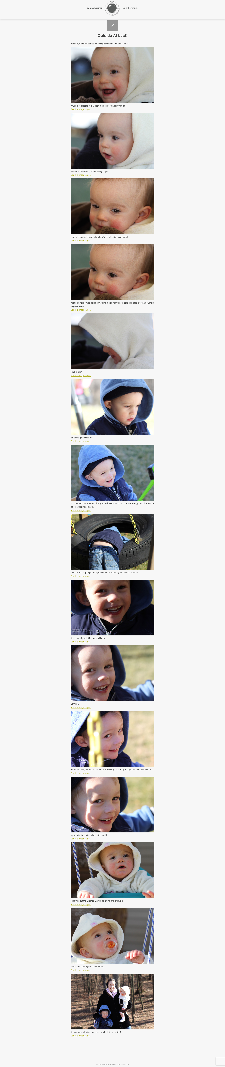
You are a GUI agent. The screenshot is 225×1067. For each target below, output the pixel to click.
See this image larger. (81, 109)
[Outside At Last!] (112, 25)
